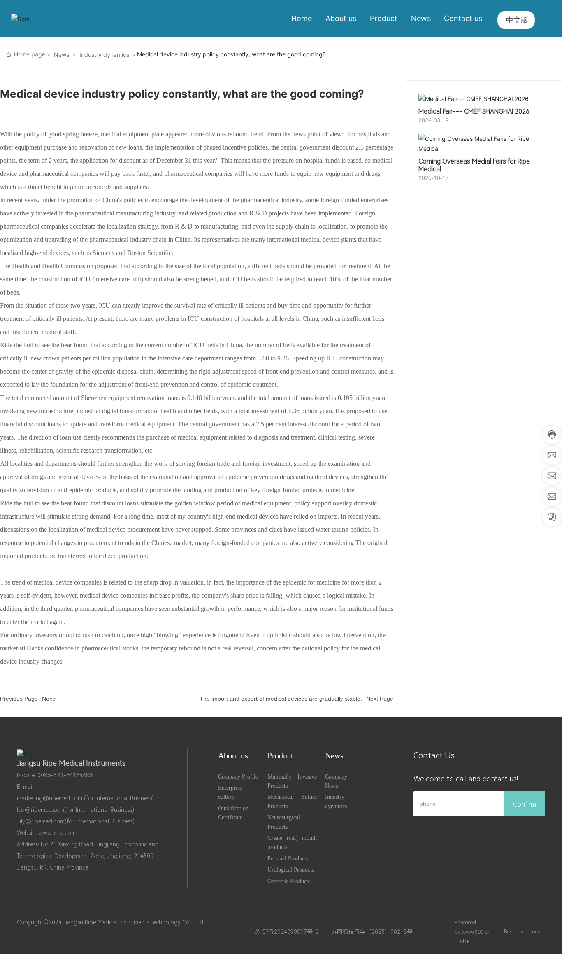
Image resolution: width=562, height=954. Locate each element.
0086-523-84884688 (65, 775)
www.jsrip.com (57, 833)
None (49, 698)
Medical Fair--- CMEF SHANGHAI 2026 (473, 111)
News (61, 54)
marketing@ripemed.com (49, 798)
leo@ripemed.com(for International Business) (75, 810)
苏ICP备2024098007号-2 (287, 931)
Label (463, 941)
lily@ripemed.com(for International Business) (77, 821)
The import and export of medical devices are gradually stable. (281, 698)
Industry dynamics (104, 54)
